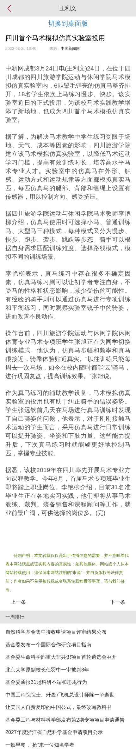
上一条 (18, 602)
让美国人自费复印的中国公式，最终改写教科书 (58, 707)
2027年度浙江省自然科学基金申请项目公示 (54, 732)
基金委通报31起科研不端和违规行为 (46, 682)
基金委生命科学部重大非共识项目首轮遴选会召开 (61, 657)
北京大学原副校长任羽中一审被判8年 (47, 669)
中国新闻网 (70, 48)
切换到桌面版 (68, 23)
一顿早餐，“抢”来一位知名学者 (39, 745)
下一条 (117, 602)
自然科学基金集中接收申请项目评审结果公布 (56, 632)
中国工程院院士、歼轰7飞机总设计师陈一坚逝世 (59, 694)
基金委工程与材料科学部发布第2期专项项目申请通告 (65, 720)
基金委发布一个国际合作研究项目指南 (48, 644)
